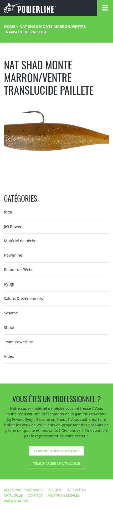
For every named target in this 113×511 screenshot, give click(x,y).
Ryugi (9, 284)
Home (9, 26)
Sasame (11, 312)
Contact (35, 495)
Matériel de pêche (20, 240)
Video (9, 356)
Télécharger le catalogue (56, 463)
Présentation (16, 501)
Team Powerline (18, 341)
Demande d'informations (56, 450)
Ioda (8, 211)
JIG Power (13, 226)
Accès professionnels (23, 489)
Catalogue (13, 495)
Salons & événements (23, 298)
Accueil (55, 489)
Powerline (13, 255)
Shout (9, 327)
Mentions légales (64, 495)
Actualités (76, 489)
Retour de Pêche (18, 269)
